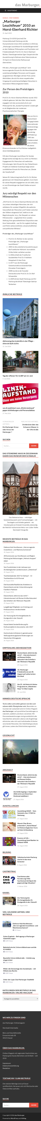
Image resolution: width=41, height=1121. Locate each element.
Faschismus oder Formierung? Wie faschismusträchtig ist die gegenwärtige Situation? (26, 879)
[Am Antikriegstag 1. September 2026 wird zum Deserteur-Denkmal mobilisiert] (7, 792)
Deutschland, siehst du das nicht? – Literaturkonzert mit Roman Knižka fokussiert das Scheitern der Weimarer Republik (20, 598)
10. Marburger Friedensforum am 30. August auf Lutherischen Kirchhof (26, 673)
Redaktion (6, 1068)
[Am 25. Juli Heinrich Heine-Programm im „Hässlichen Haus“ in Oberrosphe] (9, 684)
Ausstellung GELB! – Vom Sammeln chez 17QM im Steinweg (26, 813)
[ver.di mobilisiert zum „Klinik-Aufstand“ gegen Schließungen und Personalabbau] (20, 395)
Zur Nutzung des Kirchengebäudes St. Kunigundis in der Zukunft (27, 900)
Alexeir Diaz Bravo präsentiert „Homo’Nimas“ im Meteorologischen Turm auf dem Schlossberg (27, 826)
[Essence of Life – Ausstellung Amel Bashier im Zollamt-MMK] (9, 838)
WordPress (14, 1118)
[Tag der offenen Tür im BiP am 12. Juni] (20, 363)
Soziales (5, 18)
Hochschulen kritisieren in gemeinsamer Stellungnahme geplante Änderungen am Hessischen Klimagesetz (18, 635)
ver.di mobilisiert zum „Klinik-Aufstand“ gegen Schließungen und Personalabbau (19, 409)
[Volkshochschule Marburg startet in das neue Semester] (9, 857)
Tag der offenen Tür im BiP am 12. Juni (18, 376)
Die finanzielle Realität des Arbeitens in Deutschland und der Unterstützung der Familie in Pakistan (18, 586)
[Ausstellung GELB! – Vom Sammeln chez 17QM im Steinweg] (9, 811)
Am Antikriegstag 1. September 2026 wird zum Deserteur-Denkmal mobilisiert (25, 794)
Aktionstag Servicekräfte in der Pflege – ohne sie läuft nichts (18, 342)
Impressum (7, 1063)
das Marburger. (20, 1115)
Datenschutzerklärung (11, 1066)
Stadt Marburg (14, 18)
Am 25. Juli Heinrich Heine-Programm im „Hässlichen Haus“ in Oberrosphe (27, 686)
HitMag (23, 1118)
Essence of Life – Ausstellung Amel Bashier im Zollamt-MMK (27, 840)
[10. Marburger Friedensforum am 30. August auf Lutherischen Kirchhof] (9, 670)
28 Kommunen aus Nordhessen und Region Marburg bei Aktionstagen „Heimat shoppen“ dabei (20, 558)
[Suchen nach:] (20, 445)
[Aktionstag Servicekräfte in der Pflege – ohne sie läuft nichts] (20, 319)
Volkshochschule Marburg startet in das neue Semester (27, 859)
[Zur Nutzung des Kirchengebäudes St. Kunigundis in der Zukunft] (9, 898)
